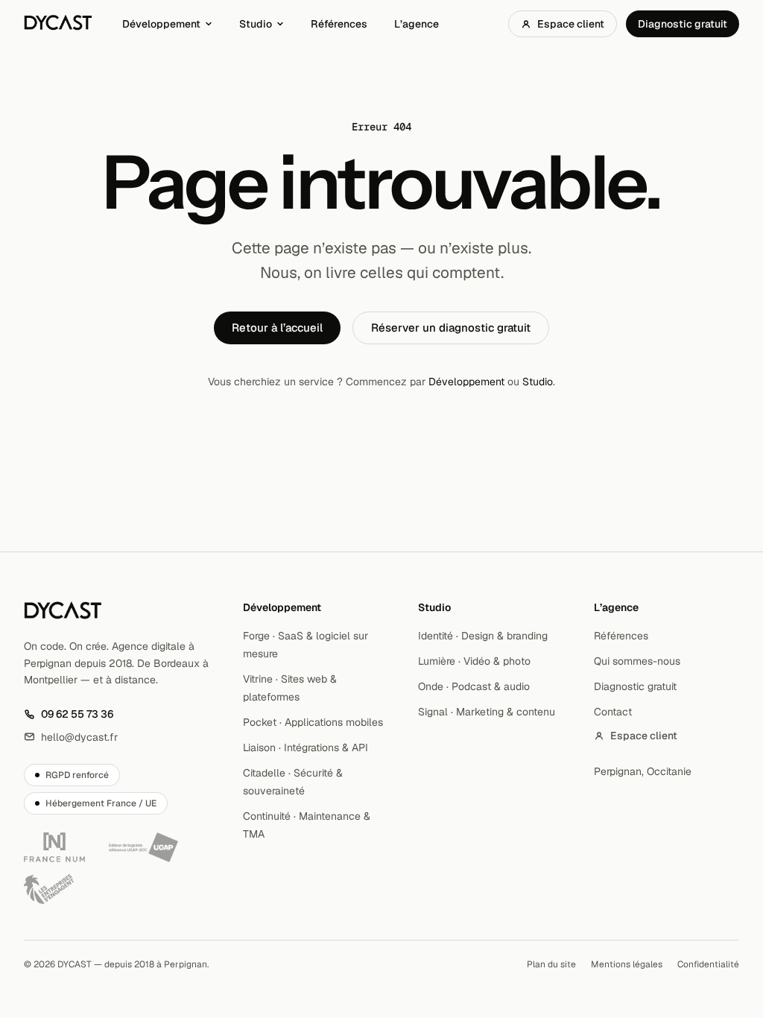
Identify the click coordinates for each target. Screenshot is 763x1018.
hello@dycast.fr (71, 737)
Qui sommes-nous (637, 661)
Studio (255, 24)
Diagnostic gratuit (682, 24)
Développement (161, 24)
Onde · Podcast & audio (474, 686)
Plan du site (551, 964)
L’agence (416, 24)
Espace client (570, 24)
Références (339, 24)
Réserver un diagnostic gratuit (451, 327)
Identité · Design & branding (483, 635)
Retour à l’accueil (277, 327)
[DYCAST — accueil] (58, 23)
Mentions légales (626, 964)
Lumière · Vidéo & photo (474, 661)
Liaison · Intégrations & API (305, 747)
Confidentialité (708, 964)
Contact (613, 711)
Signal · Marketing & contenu (486, 711)
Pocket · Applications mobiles (313, 722)
